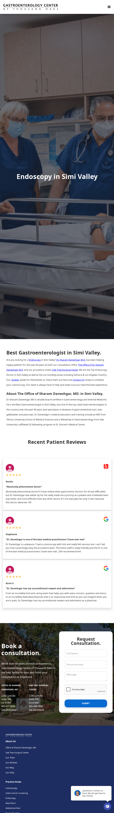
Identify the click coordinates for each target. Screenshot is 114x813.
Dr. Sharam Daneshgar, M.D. (71, 359)
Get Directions (9, 709)
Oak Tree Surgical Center (65, 369)
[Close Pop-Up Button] (109, 783)
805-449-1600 (36, 706)
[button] (109, 7)
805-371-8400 (8, 706)
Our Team (10, 757)
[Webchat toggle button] (107, 806)
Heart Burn (11, 803)
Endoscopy (35, 359)
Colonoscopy (11, 788)
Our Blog (10, 767)
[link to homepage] (30, 6)
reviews (15, 379)
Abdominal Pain (13, 808)
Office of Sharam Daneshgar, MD (21, 747)
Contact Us (78, 379)
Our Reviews (11, 762)
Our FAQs (10, 772)
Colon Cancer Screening (17, 793)
